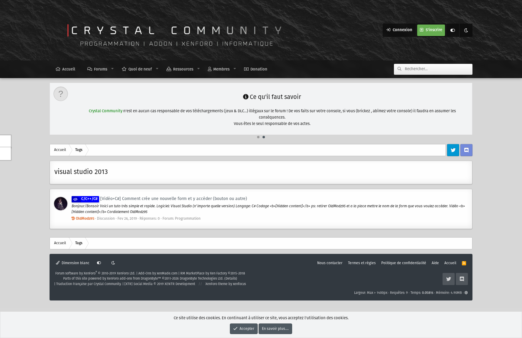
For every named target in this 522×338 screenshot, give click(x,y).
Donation (258, 69)
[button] (112, 69)
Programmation (188, 219)
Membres (221, 69)
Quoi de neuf (140, 69)
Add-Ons (144, 273)
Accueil (68, 69)
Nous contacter (330, 263)
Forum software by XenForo (95, 273)
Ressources (183, 69)
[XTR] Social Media (159, 284)
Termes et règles (362, 263)
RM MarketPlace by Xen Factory (212, 273)
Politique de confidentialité (403, 263)
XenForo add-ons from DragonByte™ (134, 278)
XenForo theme (216, 284)
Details (231, 278)
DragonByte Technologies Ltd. (202, 278)
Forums (100, 69)
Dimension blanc (75, 263)
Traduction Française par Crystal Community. (88, 284)
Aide (435, 263)
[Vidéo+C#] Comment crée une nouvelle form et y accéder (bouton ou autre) (164, 198)
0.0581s (427, 293)
